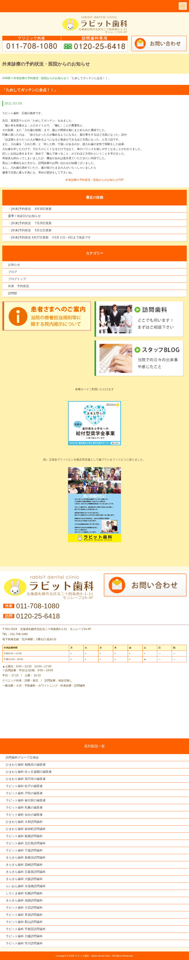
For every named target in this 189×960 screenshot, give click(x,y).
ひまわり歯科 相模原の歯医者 (26, 764)
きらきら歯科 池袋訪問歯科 (24, 900)
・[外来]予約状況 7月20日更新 (30, 223)
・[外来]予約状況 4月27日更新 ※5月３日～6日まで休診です (49, 237)
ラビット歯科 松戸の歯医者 (24, 786)
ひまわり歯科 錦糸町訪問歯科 (26, 829)
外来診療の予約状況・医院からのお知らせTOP (94, 179)
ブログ (12, 271)
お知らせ (14, 264)
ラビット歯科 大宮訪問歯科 (24, 907)
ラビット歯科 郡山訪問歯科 (24, 922)
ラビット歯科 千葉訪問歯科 (24, 850)
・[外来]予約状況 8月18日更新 (30, 209)
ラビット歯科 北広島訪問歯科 (26, 843)
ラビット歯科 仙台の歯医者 (24, 814)
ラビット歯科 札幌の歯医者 (24, 807)
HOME (6, 78)
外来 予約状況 (18, 286)
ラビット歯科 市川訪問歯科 (24, 943)
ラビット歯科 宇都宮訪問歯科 (26, 929)
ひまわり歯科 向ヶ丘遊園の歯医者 (29, 771)
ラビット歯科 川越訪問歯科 (24, 936)
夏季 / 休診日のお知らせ (24, 216)
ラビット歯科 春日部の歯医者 (26, 800)
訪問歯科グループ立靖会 (22, 757)
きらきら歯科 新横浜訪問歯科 (26, 857)
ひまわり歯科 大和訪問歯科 (24, 821)
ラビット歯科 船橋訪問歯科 (24, 836)
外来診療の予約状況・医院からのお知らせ (40, 78)
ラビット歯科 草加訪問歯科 (24, 914)
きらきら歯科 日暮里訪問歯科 (26, 872)
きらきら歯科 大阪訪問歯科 (24, 879)
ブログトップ (17, 279)
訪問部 (12, 293)
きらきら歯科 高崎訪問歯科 (24, 864)
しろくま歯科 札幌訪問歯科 (24, 893)
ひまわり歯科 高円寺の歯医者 (26, 779)
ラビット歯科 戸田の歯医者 (24, 793)
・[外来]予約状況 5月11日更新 (30, 230)
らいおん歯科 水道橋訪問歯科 (26, 886)
